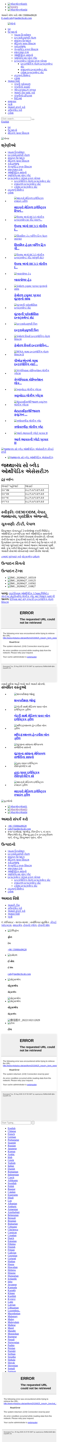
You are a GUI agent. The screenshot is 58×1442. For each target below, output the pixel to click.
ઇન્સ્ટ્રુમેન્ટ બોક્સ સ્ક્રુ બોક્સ (30, 60)
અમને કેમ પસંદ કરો (24, 92)
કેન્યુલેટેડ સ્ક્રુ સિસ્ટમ (26, 49)
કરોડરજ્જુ (19, 46)
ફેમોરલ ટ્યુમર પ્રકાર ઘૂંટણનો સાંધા (27, 297)
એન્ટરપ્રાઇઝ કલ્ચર (25, 89)
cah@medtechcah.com (19, 828)
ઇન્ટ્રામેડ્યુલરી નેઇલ (25, 37)
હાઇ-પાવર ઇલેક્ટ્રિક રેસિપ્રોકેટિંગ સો (26, 774)
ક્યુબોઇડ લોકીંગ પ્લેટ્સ (28, 395)
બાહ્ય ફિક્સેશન (22, 34)
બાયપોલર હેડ (22, 279)
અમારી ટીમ (14, 905)
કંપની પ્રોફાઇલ (22, 84)
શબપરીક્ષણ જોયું (24, 700)
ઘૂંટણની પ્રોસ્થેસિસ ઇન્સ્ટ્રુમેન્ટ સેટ (26, 315)
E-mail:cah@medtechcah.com (16, 18)
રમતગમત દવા (21, 52)
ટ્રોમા (17, 78)
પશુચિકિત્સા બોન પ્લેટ (25, 58)
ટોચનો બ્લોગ (30, 925)
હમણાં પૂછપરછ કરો (11, 556)
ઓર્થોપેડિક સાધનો (23, 55)
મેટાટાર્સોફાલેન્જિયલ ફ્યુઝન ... (27, 412)
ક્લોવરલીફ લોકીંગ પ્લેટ (28, 427)
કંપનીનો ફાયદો (22, 87)
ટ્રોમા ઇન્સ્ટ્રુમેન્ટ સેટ (32, 72)
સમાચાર (12, 101)
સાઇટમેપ (17, 925)
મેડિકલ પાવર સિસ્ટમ (25, 43)
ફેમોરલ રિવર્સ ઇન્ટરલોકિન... (31, 345)
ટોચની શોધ (44, 925)
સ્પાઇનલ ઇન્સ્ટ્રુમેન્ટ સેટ (34, 69)
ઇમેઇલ (36, 556)
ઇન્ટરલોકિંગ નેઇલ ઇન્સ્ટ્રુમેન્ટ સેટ (32, 181)
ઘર (9, 29)
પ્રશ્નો (10, 104)
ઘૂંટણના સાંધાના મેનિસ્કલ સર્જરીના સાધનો (29, 755)
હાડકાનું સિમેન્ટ (22, 75)
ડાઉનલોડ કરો (15, 110)
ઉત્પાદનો (12, 32)
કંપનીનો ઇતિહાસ (23, 95)
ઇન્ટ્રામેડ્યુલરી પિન (26, 330)
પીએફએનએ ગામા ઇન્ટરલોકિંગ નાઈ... (26, 362)
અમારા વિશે (14, 81)
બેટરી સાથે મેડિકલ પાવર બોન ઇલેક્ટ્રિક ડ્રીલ (32, 717)
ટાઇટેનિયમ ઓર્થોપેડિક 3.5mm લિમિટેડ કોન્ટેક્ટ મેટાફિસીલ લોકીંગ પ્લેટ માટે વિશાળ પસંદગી (28, 595)
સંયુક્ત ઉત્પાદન (22, 40)
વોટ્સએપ (27, 556)
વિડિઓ (18, 98)
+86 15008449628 (17, 826)
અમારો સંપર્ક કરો (16, 107)
